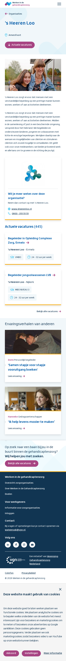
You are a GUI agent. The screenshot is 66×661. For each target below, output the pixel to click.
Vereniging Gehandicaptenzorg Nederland (43, 560)
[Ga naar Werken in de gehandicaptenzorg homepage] (17, 4)
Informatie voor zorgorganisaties (22, 508)
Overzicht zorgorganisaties (19, 483)
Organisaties (15, 14)
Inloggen (9, 513)
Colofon (9, 573)
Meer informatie (53, 653)
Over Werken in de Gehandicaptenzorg (25, 489)
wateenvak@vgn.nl (15, 530)
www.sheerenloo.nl (22, 209)
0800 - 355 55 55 (20, 214)
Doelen (8, 494)
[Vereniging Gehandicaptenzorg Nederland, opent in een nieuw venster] (15, 560)
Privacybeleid (29, 573)
